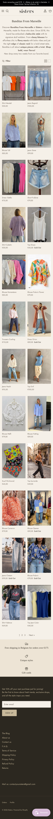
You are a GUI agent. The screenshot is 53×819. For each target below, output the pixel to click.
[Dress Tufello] (13, 177)
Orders (4, 802)
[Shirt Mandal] (13, 82)
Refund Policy (8, 763)
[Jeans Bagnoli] (39, 82)
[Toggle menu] (3, 11)
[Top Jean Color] (39, 602)
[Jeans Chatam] (13, 555)
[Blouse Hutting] (39, 413)
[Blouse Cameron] (13, 508)
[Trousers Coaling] (13, 319)
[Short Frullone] (39, 177)
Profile (12, 802)
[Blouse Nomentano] (13, 271)
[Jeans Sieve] (39, 130)
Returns (5, 768)
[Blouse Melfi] (13, 413)
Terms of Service (9, 750)
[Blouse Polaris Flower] (39, 271)
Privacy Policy (8, 759)
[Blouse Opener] (39, 508)
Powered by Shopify (21, 810)
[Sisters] (26, 11)
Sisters (10, 810)
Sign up (9, 713)
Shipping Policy (9, 755)
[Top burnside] (39, 460)
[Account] (44, 11)
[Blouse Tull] (13, 130)
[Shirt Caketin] (13, 224)
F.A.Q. (5, 746)
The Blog (6, 733)
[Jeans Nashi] (13, 366)
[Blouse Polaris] (39, 555)
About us (6, 737)
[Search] (8, 11)
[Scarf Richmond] (13, 460)
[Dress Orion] (39, 319)
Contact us (6, 741)
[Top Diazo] (39, 224)
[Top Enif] (39, 366)
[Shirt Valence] (13, 602)
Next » (32, 635)
